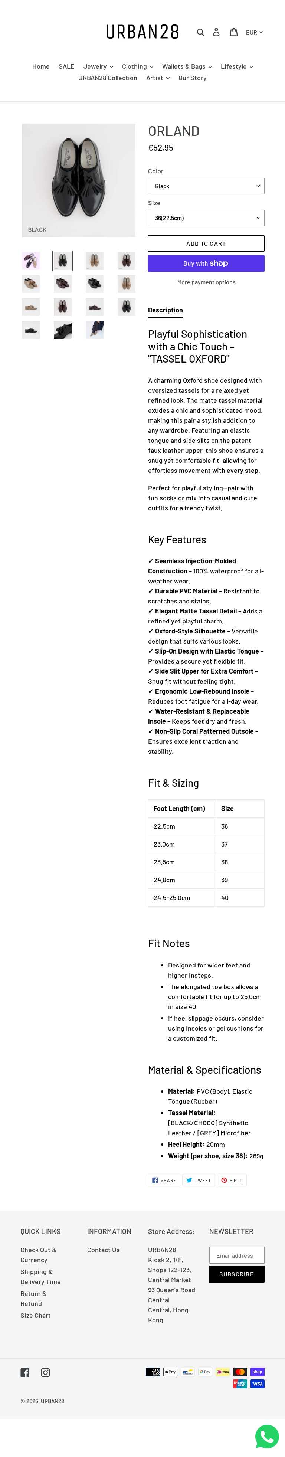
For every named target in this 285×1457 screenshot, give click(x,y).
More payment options (206, 281)
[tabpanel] (206, 742)
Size (154, 203)
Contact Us (103, 1249)
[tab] (165, 311)
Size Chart (35, 1315)
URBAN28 (52, 1401)
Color (156, 171)
